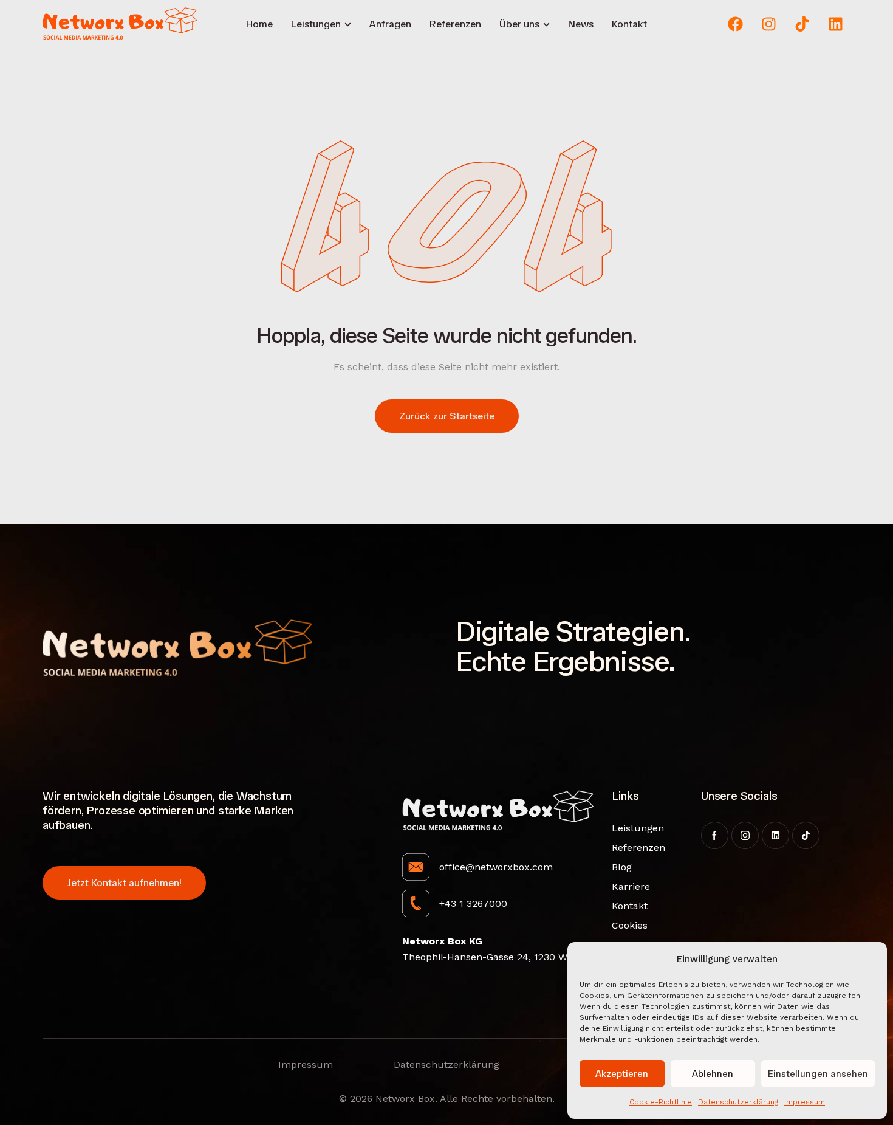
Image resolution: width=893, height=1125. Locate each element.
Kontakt (630, 906)
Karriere (631, 886)
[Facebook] (735, 24)
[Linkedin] (835, 24)
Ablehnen (712, 1073)
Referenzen (631, 847)
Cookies (630, 925)
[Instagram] (768, 24)
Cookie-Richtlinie (660, 1102)
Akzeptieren (621, 1073)
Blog (622, 867)
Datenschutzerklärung (738, 1102)
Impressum (804, 1102)
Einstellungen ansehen (818, 1073)
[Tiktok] (802, 24)
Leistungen (631, 828)
